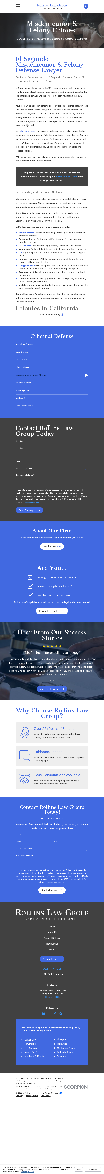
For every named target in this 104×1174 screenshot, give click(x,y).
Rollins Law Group (27, 131)
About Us (52, 932)
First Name (20, 441)
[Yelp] (60, 1013)
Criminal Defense (52, 938)
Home (52, 926)
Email (18, 461)
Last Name (20, 448)
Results (52, 949)
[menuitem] (52, 344)
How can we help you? (25, 475)
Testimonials (52, 943)
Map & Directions (52, 996)
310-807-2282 (52, 974)
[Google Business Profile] (43, 1013)
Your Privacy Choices (49, 1093)
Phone (18, 455)
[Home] (52, 6)
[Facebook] (49, 1013)
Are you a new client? (24, 468)
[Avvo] (54, 1013)
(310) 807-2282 (55, 180)
